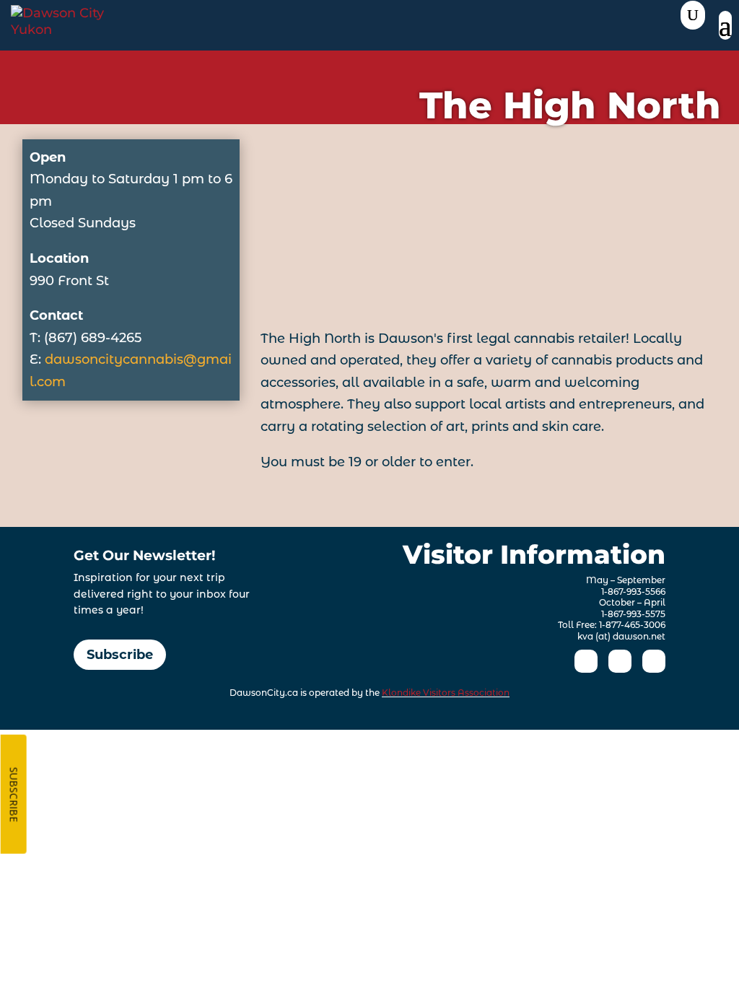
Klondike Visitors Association (446, 692)
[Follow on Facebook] (586, 661)
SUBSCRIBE (14, 794)
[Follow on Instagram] (619, 661)
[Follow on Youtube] (653, 661)
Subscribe (120, 655)
